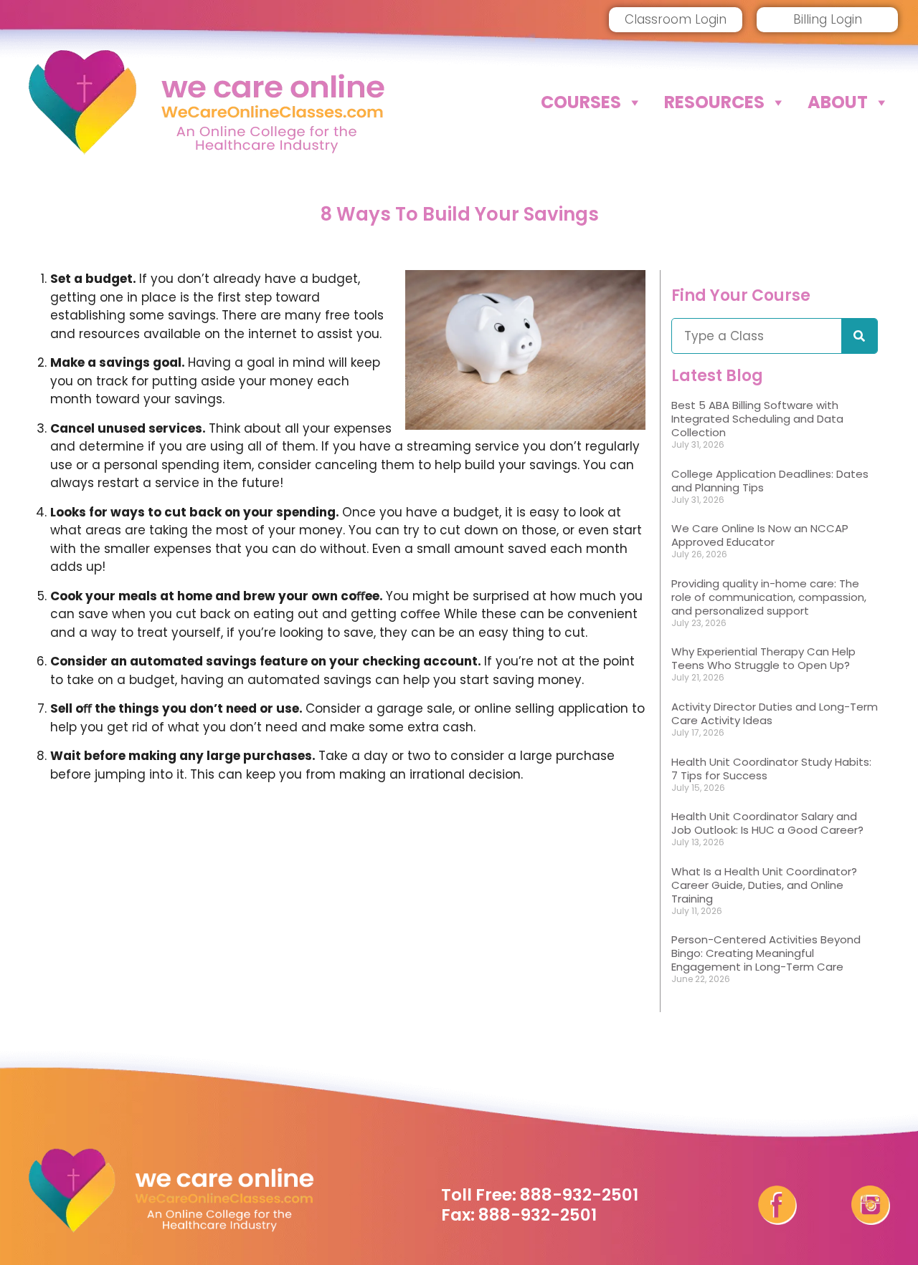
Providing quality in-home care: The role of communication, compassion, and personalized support (768, 597)
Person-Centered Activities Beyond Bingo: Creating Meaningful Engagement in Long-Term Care (766, 953)
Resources (714, 102)
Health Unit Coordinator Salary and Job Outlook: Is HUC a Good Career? (767, 823)
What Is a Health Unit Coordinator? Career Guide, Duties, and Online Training (764, 885)
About (838, 102)
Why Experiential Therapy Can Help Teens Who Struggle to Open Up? (763, 658)
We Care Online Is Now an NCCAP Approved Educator (759, 535)
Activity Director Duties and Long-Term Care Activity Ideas (774, 713)
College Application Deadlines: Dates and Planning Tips (770, 480)
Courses (581, 102)
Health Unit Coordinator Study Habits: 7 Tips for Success (771, 768)
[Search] (859, 336)
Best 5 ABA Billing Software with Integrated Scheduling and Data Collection (757, 419)
